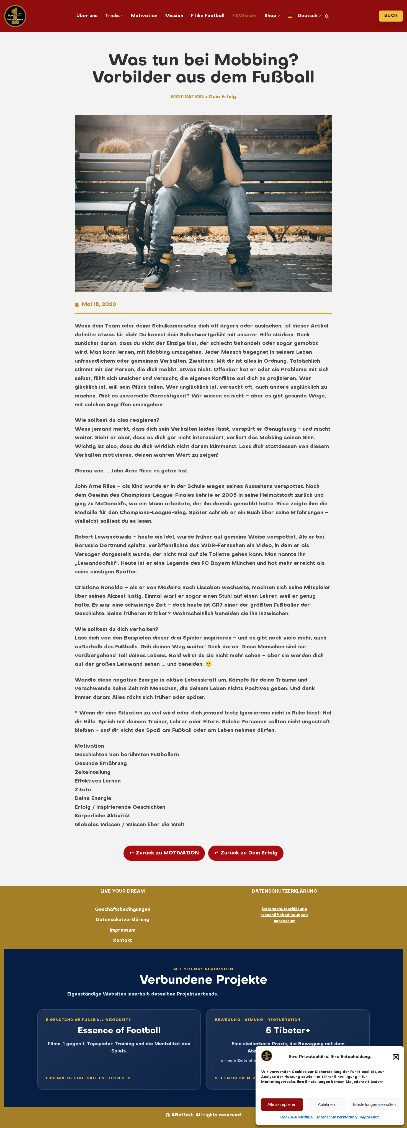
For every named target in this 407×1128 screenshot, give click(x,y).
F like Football (208, 16)
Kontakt (122, 941)
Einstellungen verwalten (374, 1104)
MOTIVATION (187, 97)
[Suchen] (327, 16)
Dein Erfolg (222, 97)
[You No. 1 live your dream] (15, 16)
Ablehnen (326, 1104)
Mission (174, 16)
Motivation (144, 16)
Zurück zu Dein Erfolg (245, 853)
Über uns (86, 16)
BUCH (391, 16)
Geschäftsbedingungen (122, 910)
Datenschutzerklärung (336, 1117)
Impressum (370, 1117)
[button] (396, 1057)
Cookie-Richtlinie (296, 1117)
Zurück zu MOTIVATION (164, 853)
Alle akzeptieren (281, 1104)
